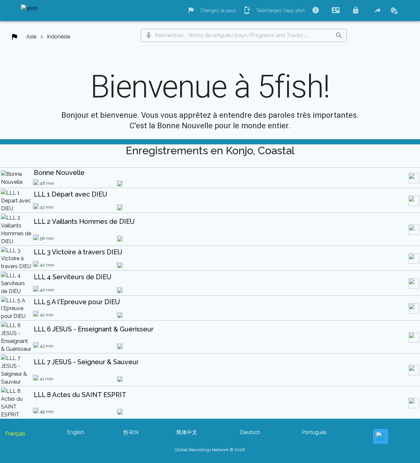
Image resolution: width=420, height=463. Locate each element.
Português (314, 432)
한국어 (131, 432)
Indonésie (58, 36)
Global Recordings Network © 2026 (210, 449)
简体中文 (186, 432)
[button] (149, 35)
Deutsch (250, 432)
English (75, 432)
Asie (31, 36)
